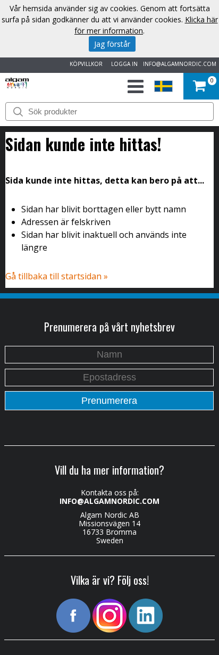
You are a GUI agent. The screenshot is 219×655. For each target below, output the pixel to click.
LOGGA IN (123, 64)
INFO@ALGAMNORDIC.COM (179, 64)
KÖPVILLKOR (84, 64)
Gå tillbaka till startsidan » (56, 276)
